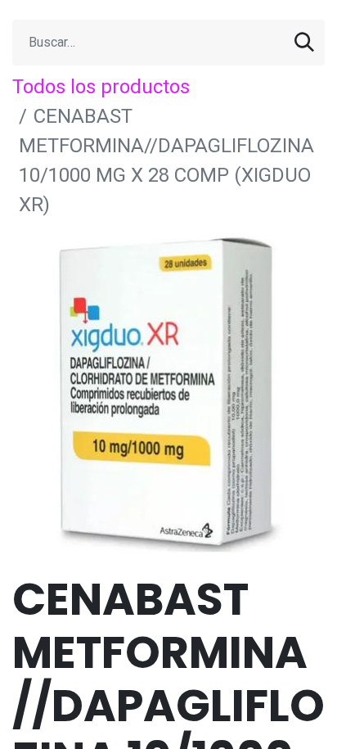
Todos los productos (101, 86)
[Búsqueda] (304, 42)
